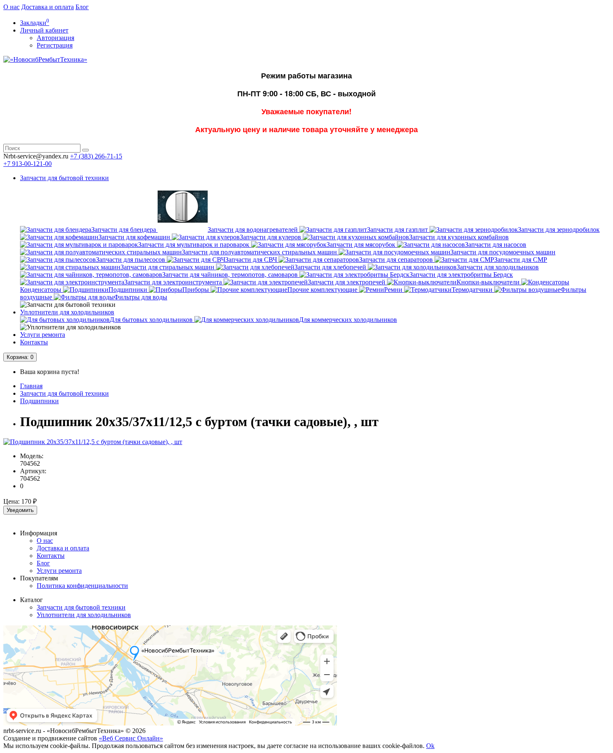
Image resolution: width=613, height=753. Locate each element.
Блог (82, 6)
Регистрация (55, 45)
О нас (11, 6)
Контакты (34, 342)
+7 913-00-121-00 (27, 163)
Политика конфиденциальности (82, 585)
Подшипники (39, 400)
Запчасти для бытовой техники (64, 177)
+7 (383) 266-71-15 (96, 156)
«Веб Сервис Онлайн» (131, 738)
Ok (430, 745)
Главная (31, 385)
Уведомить (20, 510)
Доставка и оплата (47, 6)
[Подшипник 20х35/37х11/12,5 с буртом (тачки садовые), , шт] (92, 441)
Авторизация (55, 37)
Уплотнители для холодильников (67, 312)
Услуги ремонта (42, 334)
